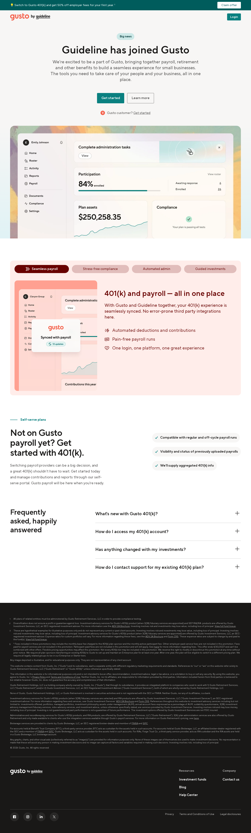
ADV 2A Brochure (121, 626)
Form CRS (173, 636)
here (156, 647)
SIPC (145, 723)
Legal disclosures (230, 814)
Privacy (169, 814)
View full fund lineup (225, 626)
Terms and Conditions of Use (65, 677)
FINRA (135, 723)
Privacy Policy (39, 677)
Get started (141, 113)
